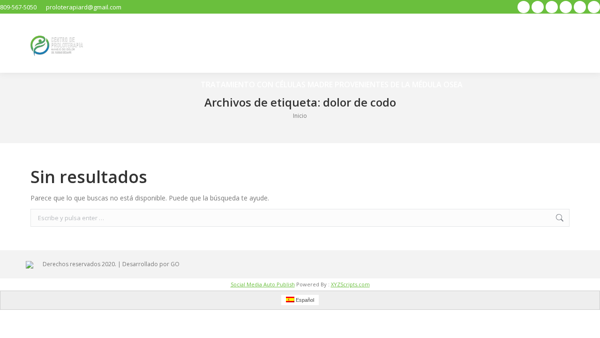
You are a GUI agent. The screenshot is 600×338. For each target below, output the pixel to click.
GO (175, 264)
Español (304, 300)
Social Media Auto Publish (263, 284)
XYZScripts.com (350, 284)
